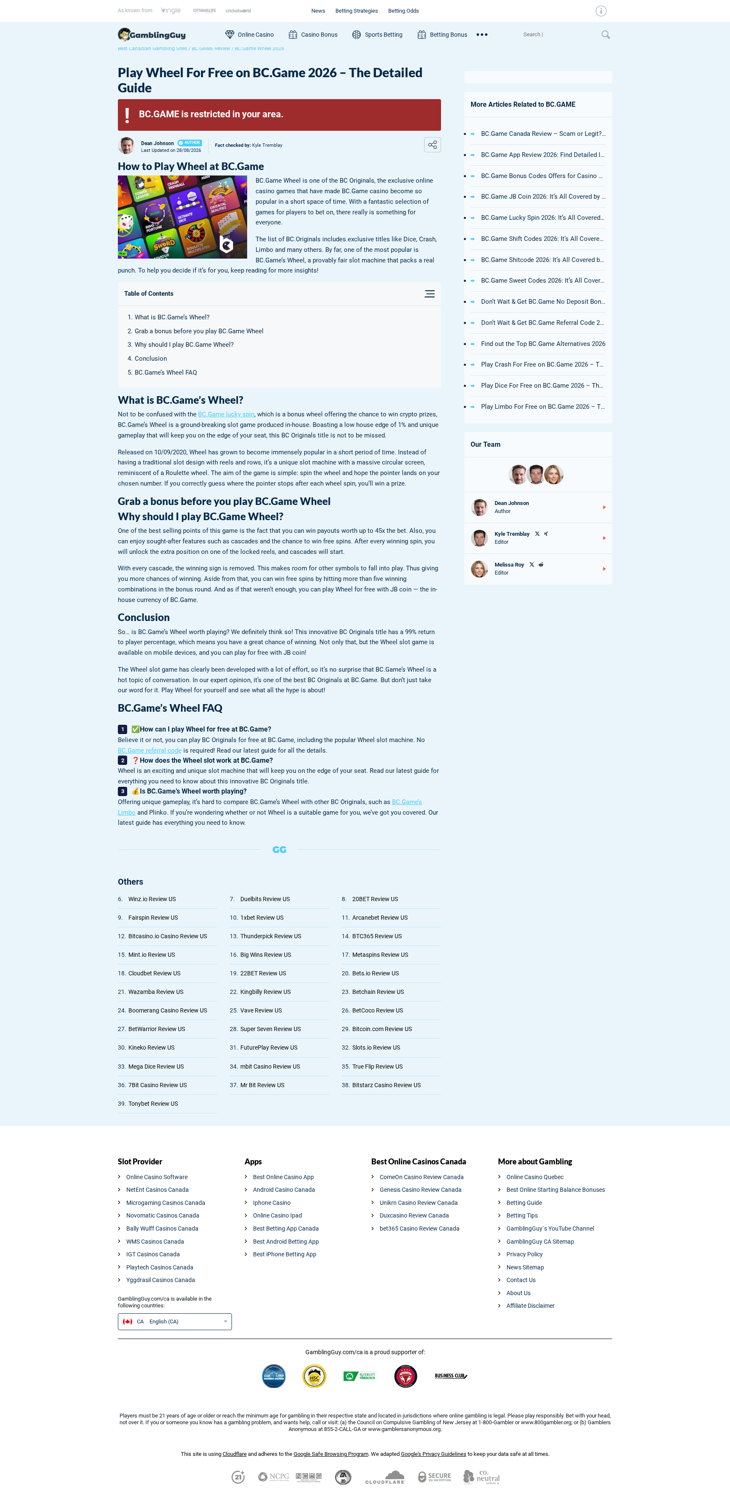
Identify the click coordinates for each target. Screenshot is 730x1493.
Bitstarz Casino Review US (386, 1085)
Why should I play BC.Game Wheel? (184, 344)
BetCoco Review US (377, 1010)
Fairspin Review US (153, 917)
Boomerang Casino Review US (167, 1010)
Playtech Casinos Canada (159, 1267)
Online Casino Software (157, 1177)
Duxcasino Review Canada (414, 1215)
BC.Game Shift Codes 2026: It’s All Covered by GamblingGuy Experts (543, 239)
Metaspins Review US (380, 954)
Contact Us (521, 1280)
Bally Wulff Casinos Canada (162, 1228)
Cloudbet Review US (154, 973)
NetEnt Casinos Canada (157, 1189)
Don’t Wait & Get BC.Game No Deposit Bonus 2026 (543, 301)
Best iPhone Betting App (284, 1254)
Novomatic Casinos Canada (162, 1215)
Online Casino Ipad (277, 1215)
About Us (519, 1293)
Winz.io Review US (152, 899)
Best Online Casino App (283, 1177)
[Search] (558, 34)
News (318, 11)
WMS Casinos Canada (155, 1241)
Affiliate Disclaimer (531, 1305)
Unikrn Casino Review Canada (419, 1202)
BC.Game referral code (150, 750)
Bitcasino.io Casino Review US (167, 936)
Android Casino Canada (284, 1189)
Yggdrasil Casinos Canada (160, 1280)
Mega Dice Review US (156, 1066)
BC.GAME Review (211, 48)
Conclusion (151, 358)
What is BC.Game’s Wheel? (172, 317)
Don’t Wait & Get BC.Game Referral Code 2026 (543, 323)
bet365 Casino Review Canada (420, 1228)
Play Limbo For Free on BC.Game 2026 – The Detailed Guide (543, 406)
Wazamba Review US (155, 991)
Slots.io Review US (376, 1047)
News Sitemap (525, 1267)
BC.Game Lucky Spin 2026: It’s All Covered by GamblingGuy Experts (543, 217)
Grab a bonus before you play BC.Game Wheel (199, 331)
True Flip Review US (377, 1066)
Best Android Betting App (286, 1241)
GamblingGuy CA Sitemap (540, 1241)
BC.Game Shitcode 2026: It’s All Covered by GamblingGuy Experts (543, 260)
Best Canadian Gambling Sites (152, 48)
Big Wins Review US (265, 954)
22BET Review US (263, 973)
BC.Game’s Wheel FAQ (166, 372)
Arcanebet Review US (380, 917)
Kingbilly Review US (265, 991)
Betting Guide (524, 1202)
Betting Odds (403, 11)
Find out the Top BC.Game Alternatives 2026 (543, 344)
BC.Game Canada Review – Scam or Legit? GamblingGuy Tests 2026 (543, 134)
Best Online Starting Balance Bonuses (556, 1189)
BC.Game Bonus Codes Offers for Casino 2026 (543, 176)
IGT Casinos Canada (153, 1254)
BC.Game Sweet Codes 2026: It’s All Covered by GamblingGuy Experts (543, 280)
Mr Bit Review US (262, 1085)
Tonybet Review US (153, 1103)
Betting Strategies (356, 11)
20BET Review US (375, 899)
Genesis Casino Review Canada (421, 1189)
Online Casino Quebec (535, 1177)
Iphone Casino (272, 1202)
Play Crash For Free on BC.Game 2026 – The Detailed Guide (543, 364)
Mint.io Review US (151, 954)
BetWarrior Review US (156, 1029)
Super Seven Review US (270, 1029)
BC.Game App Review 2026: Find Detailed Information (543, 155)
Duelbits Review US (265, 899)
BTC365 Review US (377, 936)
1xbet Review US (261, 917)
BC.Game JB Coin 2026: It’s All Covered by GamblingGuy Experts (543, 196)
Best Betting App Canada (286, 1228)
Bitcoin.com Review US (382, 1029)
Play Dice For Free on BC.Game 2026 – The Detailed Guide (543, 385)
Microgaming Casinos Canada (165, 1202)
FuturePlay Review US (268, 1047)
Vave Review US (261, 1010)
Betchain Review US (378, 991)
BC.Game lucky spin (226, 414)
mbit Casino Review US (270, 1066)
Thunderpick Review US (270, 936)
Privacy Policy (525, 1254)
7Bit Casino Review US (157, 1085)
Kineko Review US (151, 1047)
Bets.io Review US (375, 973)
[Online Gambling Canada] (167, 34)
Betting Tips (522, 1215)
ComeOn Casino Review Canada (422, 1177)
